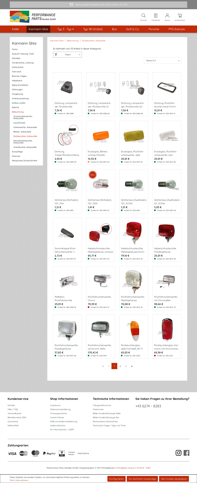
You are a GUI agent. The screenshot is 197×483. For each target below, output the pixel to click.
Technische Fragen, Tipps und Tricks (109, 425)
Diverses (16, 156)
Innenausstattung (20, 98)
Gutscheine (13, 421)
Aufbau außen (19, 103)
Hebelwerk (17, 80)
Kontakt (11, 405)
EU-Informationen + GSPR (62, 429)
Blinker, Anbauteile (22, 131)
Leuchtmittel (19, 123)
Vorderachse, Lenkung (23, 62)
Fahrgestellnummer (102, 405)
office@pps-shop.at (126, 468)
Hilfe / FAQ (13, 409)
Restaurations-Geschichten (105, 421)
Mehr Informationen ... (20, 480)
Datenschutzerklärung (60, 409)
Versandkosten (14, 413)
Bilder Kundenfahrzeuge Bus (106, 417)
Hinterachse (17, 67)
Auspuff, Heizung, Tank (23, 53)
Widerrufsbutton (57, 425)
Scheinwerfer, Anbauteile (25, 127)
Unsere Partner (57, 417)
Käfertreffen (13, 425)
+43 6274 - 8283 (148, 406)
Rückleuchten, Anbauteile (25, 136)
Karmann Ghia (24, 43)
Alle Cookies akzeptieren (174, 478)
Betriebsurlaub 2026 (17, 417)
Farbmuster (98, 409)
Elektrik (15, 107)
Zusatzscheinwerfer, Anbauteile (23, 117)
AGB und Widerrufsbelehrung (63, 421)
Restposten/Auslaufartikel (24, 160)
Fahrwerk (16, 71)
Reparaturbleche (20, 85)
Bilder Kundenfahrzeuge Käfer (107, 413)
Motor (15, 49)
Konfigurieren (116, 478)
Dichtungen (17, 89)
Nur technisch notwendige (142, 478)
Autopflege (17, 151)
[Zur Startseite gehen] (34, 17)
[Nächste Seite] (126, 366)
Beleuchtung (18, 112)
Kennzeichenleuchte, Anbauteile (22, 141)
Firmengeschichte (58, 413)
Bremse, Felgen (19, 76)
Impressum (55, 405)
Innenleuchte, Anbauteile (24, 147)
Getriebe (16, 58)
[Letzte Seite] (132, 366)
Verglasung (17, 94)
